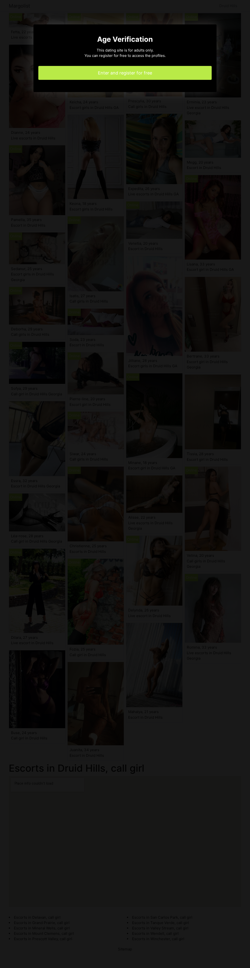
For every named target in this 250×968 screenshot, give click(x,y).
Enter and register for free (125, 72)
